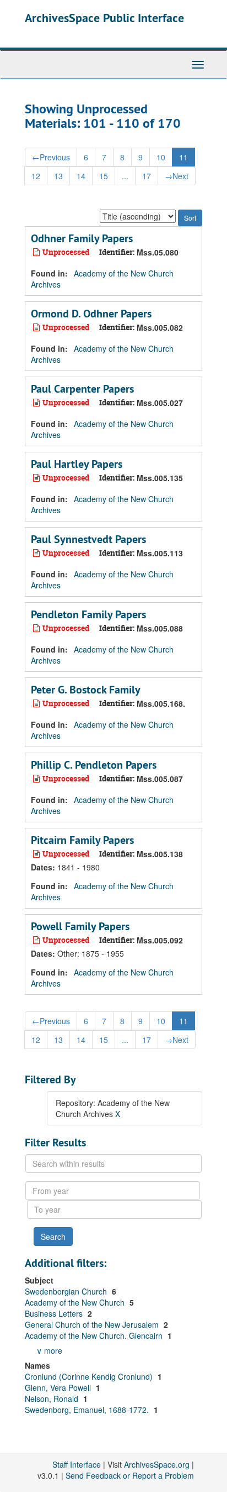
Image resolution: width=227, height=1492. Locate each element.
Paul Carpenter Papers (82, 389)
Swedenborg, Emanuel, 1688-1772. (88, 1409)
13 (58, 175)
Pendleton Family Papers (88, 614)
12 (35, 175)
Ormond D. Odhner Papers (91, 313)
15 (103, 175)
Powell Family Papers (80, 926)
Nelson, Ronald (52, 1398)
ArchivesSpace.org (157, 1464)
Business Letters (55, 1313)
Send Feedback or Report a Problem (130, 1475)
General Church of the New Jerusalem (93, 1324)
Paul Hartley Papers (76, 464)
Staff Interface (76, 1464)
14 (81, 175)
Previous (51, 157)
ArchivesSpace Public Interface (104, 17)
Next (176, 175)
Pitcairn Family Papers (82, 840)
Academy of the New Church (76, 1302)
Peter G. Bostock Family (85, 689)
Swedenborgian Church (67, 1291)
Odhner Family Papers (82, 238)
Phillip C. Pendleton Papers (93, 765)
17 (146, 175)
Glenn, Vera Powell (59, 1387)
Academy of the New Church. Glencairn (95, 1335)
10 (160, 157)
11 (183, 157)
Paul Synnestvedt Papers (88, 539)
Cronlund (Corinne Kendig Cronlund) (90, 1376)
